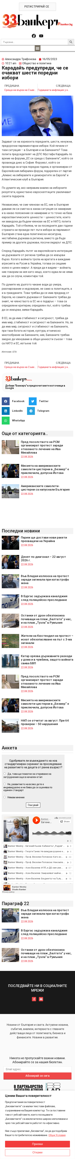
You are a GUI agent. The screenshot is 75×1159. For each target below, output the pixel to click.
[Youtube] (41, 36)
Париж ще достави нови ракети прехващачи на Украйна (44, 539)
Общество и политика (36, 63)
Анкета (9, 747)
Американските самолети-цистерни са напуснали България (45, 487)
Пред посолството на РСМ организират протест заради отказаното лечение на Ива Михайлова (42, 447)
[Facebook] (34, 36)
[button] (37, 48)
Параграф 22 (15, 903)
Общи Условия (57, 1135)
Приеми (37, 1144)
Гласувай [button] (33, 805)
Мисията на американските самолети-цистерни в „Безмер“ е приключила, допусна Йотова (45, 469)
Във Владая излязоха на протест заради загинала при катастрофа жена (45, 579)
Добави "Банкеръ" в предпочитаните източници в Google (35, 386)
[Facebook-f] (34, 999)
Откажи (37, 1152)
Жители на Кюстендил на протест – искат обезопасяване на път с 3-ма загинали (47, 639)
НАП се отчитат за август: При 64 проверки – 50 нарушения (45, 722)
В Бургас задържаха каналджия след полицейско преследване (44, 597)
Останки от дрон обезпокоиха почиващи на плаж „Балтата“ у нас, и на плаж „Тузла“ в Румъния (46, 619)
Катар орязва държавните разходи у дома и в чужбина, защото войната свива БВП (47, 659)
